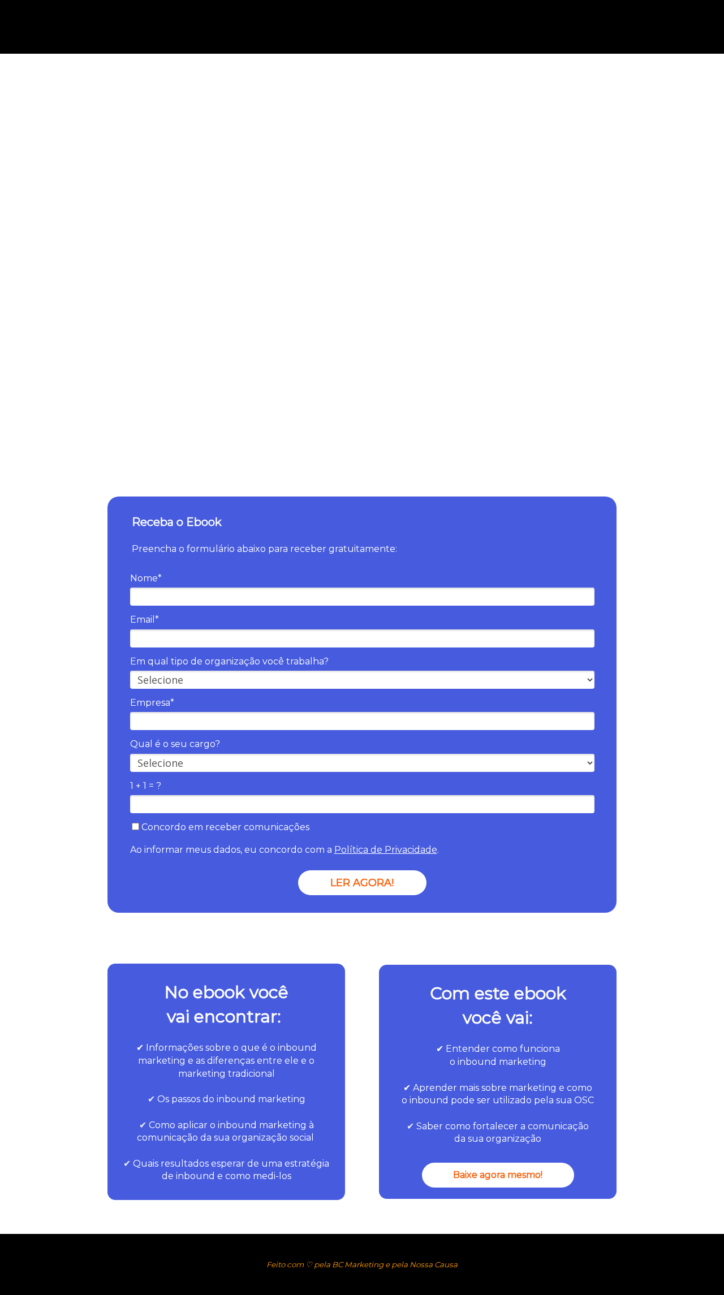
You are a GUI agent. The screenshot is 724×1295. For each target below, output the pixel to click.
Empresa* (152, 702)
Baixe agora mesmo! (497, 1174)
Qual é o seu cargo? (175, 744)
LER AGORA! (362, 883)
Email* (144, 619)
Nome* (146, 578)
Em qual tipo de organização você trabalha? (229, 661)
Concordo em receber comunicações (224, 827)
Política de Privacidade (385, 849)
